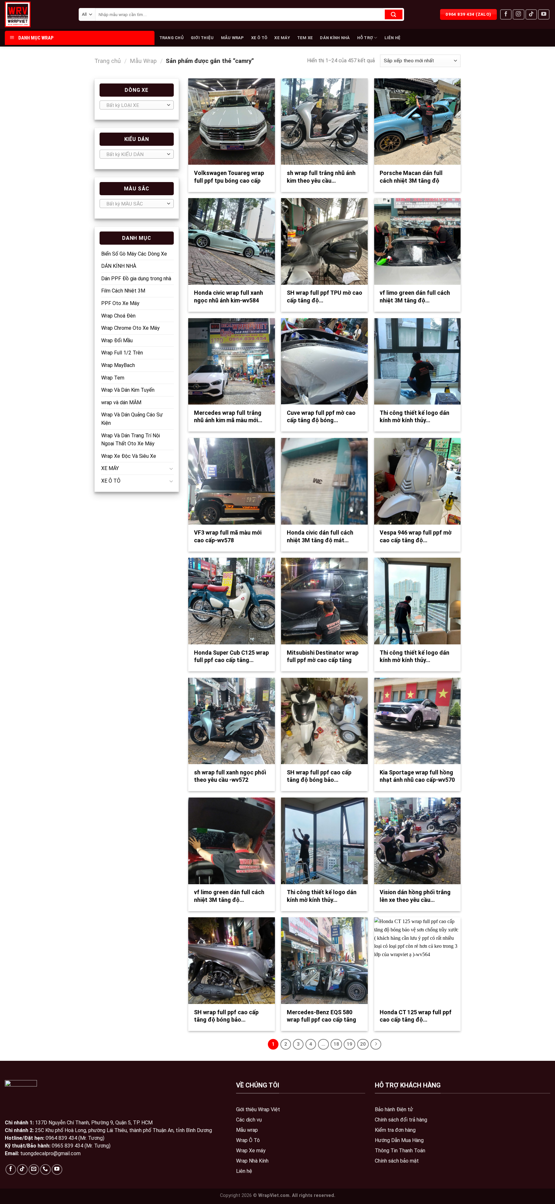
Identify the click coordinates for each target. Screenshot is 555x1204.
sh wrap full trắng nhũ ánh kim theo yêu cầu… (321, 177)
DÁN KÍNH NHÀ (335, 37)
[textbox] (135, 105)
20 (363, 1044)
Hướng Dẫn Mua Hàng (399, 1140)
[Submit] (393, 14)
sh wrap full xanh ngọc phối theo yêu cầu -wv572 (230, 776)
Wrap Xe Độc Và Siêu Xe (128, 456)
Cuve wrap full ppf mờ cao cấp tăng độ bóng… (321, 416)
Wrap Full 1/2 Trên (122, 353)
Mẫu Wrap (143, 60)
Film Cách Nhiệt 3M (123, 291)
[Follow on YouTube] (544, 14)
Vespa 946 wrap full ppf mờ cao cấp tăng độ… (416, 536)
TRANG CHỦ (171, 37)
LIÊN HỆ (392, 37)
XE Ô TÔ (259, 37)
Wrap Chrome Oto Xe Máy (130, 328)
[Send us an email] (34, 1169)
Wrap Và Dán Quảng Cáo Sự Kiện (132, 419)
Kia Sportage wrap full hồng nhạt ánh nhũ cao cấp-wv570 (417, 776)
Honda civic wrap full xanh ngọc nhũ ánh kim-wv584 (228, 296)
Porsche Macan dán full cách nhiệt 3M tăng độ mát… (411, 180)
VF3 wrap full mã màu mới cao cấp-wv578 (227, 536)
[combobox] (137, 104)
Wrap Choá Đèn (118, 316)
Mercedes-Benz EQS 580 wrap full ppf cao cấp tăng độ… (321, 1020)
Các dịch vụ (249, 1120)
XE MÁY (282, 37)
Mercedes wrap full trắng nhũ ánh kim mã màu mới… (228, 416)
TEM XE (305, 37)
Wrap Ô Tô (248, 1140)
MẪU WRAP (232, 37)
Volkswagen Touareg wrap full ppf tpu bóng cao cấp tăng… (229, 180)
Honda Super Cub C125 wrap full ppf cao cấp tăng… (231, 656)
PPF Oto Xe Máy (120, 303)
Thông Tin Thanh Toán (400, 1150)
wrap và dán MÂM (121, 402)
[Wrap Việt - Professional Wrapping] (29, 14)
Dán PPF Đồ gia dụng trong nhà (136, 278)
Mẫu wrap (247, 1130)
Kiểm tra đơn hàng (395, 1130)
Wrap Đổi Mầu (117, 340)
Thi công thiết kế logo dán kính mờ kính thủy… (414, 416)
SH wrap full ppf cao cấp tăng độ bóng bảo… (319, 776)
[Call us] (45, 1169)
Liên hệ (244, 1171)
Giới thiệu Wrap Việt (258, 1109)
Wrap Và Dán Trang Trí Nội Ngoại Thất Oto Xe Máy (130, 439)
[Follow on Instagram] (518, 14)
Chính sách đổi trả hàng (401, 1120)
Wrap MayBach (118, 365)
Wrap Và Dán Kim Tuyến (127, 390)
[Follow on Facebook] (506, 14)
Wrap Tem (112, 378)
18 (336, 1044)
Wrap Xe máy (251, 1150)
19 (349, 1044)
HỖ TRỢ (365, 37)
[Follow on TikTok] (531, 14)
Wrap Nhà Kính (252, 1161)
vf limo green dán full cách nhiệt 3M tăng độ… (415, 296)
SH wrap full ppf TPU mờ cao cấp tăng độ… (324, 296)
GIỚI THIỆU (202, 37)
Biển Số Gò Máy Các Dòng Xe (134, 254)
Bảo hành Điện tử (394, 1109)
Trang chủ (107, 60)
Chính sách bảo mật (397, 1161)
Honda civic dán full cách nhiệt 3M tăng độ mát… (320, 536)
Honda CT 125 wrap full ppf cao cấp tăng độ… (416, 1016)
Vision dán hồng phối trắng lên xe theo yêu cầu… (415, 896)
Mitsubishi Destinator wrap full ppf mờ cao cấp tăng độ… (322, 660)
